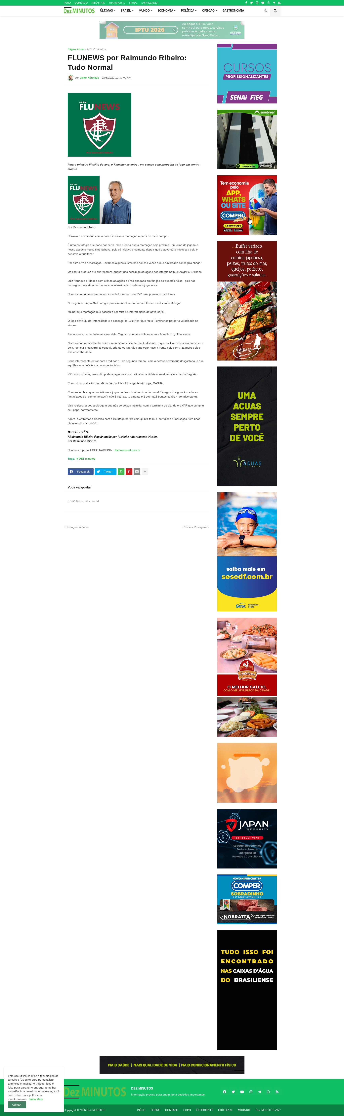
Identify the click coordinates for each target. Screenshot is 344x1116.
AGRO (67, 2)
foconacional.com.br (127, 450)
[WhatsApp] (121, 471)
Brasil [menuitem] (126, 10)
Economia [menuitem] (165, 10)
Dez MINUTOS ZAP (268, 1110)
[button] (265, 11)
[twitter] (251, 3)
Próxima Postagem (195, 527)
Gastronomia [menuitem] (233, 10)
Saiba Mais (35, 1099)
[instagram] (257, 3)
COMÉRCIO (81, 2)
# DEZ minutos (96, 49)
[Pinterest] (129, 471)
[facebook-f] (246, 3)
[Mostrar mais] (145, 471)
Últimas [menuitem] (106, 10)
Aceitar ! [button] (17, 1104)
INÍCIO (141, 1110)
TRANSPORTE (117, 2)
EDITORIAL (225, 1110)
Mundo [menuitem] (144, 10)
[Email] (137, 471)
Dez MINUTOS (96, 1110)
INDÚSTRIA (98, 2)
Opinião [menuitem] (208, 10)
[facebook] (224, 1091)
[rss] (279, 3)
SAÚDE (133, 2)
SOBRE (155, 1110)
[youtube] (262, 3)
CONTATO (171, 1110)
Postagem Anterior (77, 527)
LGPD (187, 1110)
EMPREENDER (149, 2)
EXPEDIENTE (204, 1110)
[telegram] (274, 3)
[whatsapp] (269, 3)
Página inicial (76, 49)
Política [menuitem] (187, 10)
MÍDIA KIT (244, 1110)
